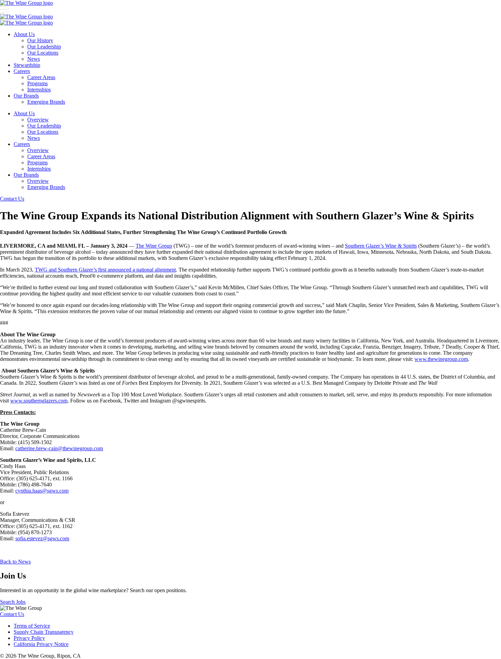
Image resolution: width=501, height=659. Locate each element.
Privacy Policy (29, 638)
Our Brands (26, 96)
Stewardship (27, 65)
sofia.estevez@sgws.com (42, 538)
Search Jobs (13, 602)
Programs (37, 83)
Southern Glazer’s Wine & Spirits (381, 246)
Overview (38, 119)
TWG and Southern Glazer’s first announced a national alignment (105, 270)
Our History (40, 40)
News (33, 59)
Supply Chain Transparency (44, 632)
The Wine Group (154, 246)
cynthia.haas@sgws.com (42, 491)
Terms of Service (32, 626)
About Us (24, 34)
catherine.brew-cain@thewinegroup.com (59, 448)
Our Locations (42, 53)
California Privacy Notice (41, 644)
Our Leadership (44, 46)
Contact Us (12, 199)
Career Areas (41, 77)
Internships (39, 89)
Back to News (15, 562)
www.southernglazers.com (38, 401)
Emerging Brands (46, 102)
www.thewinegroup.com (441, 359)
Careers (22, 71)
